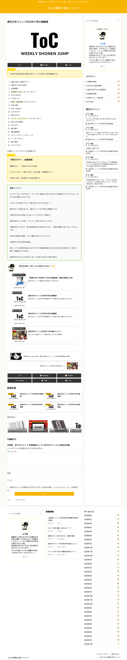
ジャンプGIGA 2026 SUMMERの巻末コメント (62, 551)
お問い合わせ (115, 654)
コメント (11, 451)
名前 (9, 473)
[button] (69, 65)
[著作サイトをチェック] (101, 66)
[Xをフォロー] (104, 66)
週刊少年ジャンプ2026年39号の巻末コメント (63, 543)
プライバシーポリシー (102, 654)
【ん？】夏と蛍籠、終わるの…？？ (60, 528)
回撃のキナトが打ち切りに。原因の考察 (61, 536)
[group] (17, 427)
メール (9, 480)
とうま (102, 43)
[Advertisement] (103, 221)
